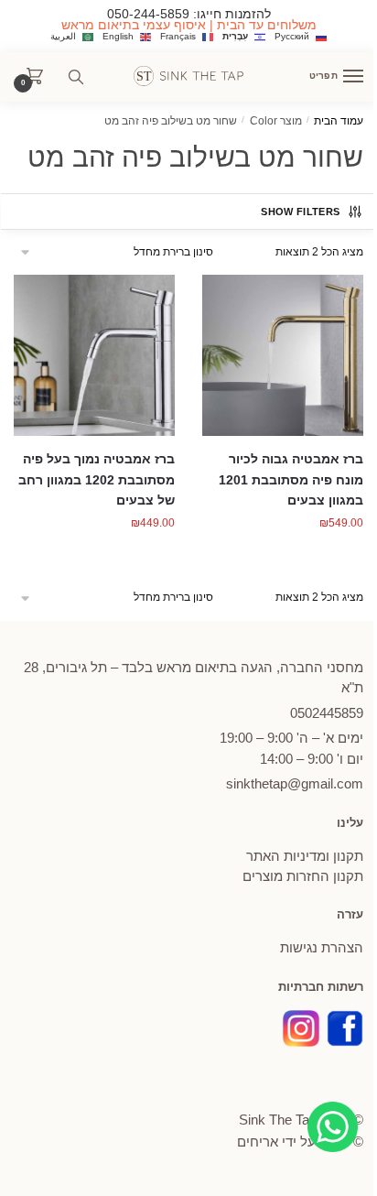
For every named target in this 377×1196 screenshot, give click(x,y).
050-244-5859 (148, 13)
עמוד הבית (338, 120)
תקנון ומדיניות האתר (304, 856)
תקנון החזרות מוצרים (302, 876)
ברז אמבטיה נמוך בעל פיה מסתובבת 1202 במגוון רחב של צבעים (96, 479)
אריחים (257, 1141)
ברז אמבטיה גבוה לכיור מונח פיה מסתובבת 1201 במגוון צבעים (291, 479)
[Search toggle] (76, 77)
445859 (326, 713)
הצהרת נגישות (321, 947)
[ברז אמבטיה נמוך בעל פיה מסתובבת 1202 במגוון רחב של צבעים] (94, 355)
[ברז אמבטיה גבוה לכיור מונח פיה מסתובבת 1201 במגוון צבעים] (282, 355)
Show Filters (300, 211)
